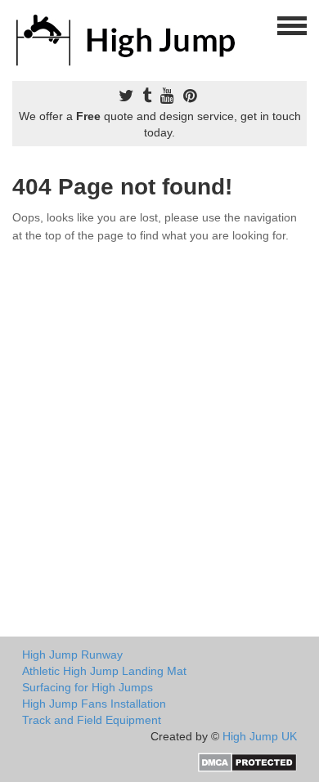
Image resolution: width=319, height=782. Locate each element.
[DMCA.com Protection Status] (247, 761)
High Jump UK (259, 736)
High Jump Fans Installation (94, 703)
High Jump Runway (72, 654)
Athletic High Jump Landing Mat (104, 670)
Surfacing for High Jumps (87, 687)
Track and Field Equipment (91, 719)
